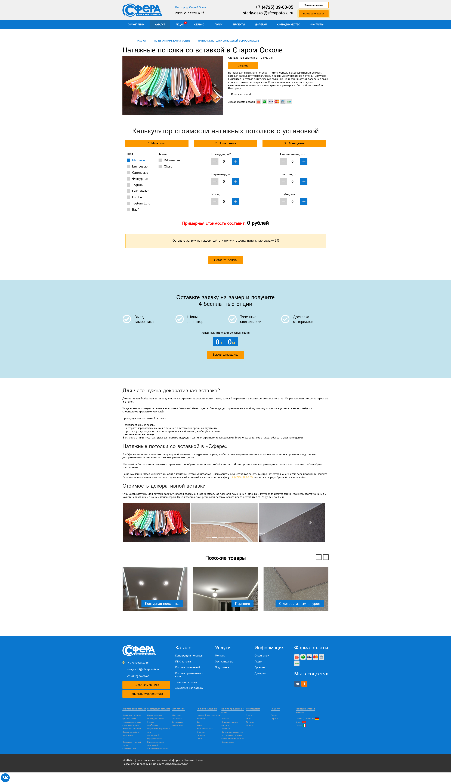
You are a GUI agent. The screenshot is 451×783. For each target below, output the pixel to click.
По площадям (253, 708)
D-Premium (172, 160)
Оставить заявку (225, 260)
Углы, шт (218, 194)
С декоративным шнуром (299, 603)
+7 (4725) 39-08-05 (274, 7)
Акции (180, 24)
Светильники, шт (292, 154)
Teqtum (137, 185)
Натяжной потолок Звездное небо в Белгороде (131, 732)
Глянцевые (140, 166)
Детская (201, 735)
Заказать (243, 65)
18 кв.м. (250, 718)
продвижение (148, 764)
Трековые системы (131, 722)
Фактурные (140, 179)
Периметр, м (220, 174)
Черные (274, 718)
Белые (274, 715)
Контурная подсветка (162, 603)
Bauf (135, 209)
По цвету (275, 708)
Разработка (129, 764)
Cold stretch (141, 191)
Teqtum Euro (141, 203)
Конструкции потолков (189, 656)
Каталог (160, 24)
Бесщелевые (227, 742)
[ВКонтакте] (297, 684)
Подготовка (222, 667)
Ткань (163, 154)
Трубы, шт (287, 194)
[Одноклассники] (304, 684)
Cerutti (299, 725)
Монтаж (220, 656)
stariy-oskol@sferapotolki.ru (268, 13)
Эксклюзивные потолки (189, 688)
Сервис (199, 24)
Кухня (199, 725)
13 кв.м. (250, 722)
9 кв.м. (249, 715)
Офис (199, 738)
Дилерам (261, 24)
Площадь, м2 (221, 154)
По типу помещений (187, 667)
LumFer (137, 197)
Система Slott (129, 748)
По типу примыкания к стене (189, 675)
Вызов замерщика (313, 13)
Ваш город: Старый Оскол (190, 7)
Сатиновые (140, 173)
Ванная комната (204, 728)
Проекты (239, 24)
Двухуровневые (154, 715)
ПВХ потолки (183, 662)
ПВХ (130, 154)
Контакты (316, 24)
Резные (150, 722)
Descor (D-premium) (305, 718)
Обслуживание (224, 662)
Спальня (201, 732)
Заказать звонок (313, 5)
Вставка (225, 718)
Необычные (152, 725)
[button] (130, 85)
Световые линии (130, 725)
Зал (198, 722)
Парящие (242, 603)
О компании (136, 24)
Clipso (168, 166)
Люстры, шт (289, 174)
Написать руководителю (146, 694)
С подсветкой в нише (157, 748)
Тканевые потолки (186, 682)
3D (123, 738)
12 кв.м (249, 725)
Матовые (138, 160)
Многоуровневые (155, 718)
